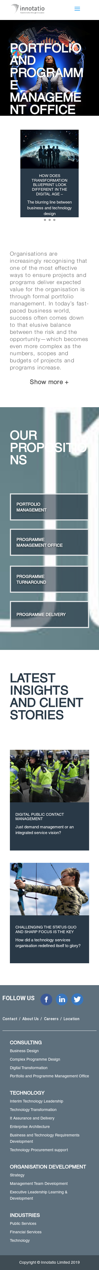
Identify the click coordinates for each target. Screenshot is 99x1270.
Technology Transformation (33, 1109)
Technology (20, 1240)
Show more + (49, 381)
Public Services (23, 1223)
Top (94, 1265)
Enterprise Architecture (30, 1126)
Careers (51, 1019)
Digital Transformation (29, 1068)
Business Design (24, 1051)
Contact (10, 1019)
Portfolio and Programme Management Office (49, 1076)
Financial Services (26, 1232)
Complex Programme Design (35, 1059)
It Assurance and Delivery (32, 1118)
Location (71, 1019)
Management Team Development (39, 1183)
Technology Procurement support (39, 1150)
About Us (31, 1019)
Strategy (17, 1175)
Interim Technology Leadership (36, 1101)
